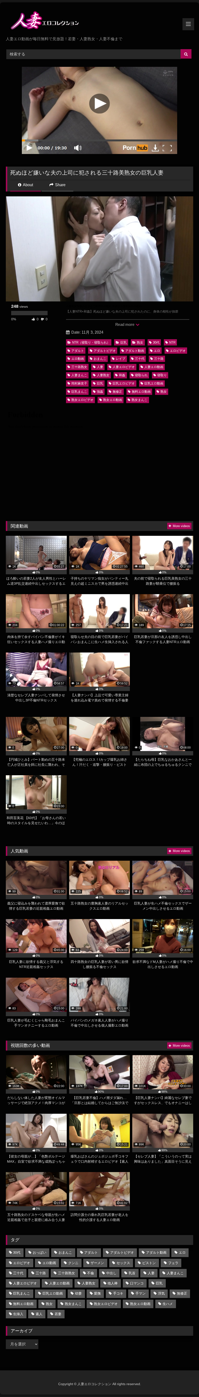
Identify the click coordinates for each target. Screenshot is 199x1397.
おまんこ (100, 359)
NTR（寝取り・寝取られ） (91, 342)
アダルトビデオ (105, 351)
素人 (39, 1314)
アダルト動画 (134, 351)
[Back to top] (184, 1382)
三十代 (139, 359)
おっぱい (39, 1252)
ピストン (149, 1263)
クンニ (73, 1263)
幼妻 (78, 1293)
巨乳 (123, 342)
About (27, 185)
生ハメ (168, 1304)
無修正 (117, 391)
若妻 (58, 1314)
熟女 (140, 342)
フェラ (173, 1263)
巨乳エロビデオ (124, 383)
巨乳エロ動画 (153, 383)
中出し (111, 1273)
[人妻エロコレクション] (99, 21)
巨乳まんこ (79, 391)
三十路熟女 (79, 367)
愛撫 (97, 1293)
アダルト (77, 351)
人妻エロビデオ (124, 367)
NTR (172, 342)
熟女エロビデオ (82, 400)
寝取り (162, 375)
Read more (125, 324)
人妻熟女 (103, 375)
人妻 (100, 367)
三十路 (159, 359)
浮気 (161, 1293)
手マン (140, 1293)
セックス (123, 1263)
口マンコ (137, 1283)
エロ (157, 351)
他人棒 (113, 1283)
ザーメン (97, 1263)
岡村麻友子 (79, 383)
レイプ (120, 359)
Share (60, 185)
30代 (156, 342)
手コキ (118, 1293)
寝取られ (141, 375)
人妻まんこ (79, 375)
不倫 (90, 1273)
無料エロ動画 (141, 391)
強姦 (100, 391)
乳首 (132, 1273)
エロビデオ (178, 351)
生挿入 (18, 1314)
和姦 (122, 375)
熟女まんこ (139, 400)
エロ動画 (77, 359)
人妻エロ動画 (153, 367)
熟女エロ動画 (112, 400)
